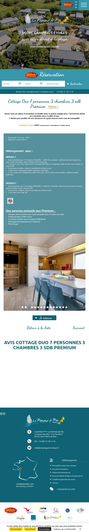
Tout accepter (16, 529)
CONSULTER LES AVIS (66, 489)
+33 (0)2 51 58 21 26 (64, 91)
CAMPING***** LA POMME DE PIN (49, 432)
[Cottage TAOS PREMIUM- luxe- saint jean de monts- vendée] (45, 272)
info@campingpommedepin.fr (46, 448)
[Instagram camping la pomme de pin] (4, 413)
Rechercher (76, 84)
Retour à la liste (39, 327)
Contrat (55, 483)
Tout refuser (30, 529)
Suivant (79, 327)
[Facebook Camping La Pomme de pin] (1, 413)
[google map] (44, 396)
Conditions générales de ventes (63, 479)
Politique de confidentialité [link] (65, 529)
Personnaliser (44, 529)
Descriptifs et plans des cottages (64, 465)
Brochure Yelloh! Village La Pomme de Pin (67, 476)
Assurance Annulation (60, 469)
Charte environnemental (61, 472)
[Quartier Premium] (44, 21)
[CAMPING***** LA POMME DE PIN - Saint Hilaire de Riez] (43, 421)
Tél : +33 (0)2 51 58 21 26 (44, 441)
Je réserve (46, 318)
